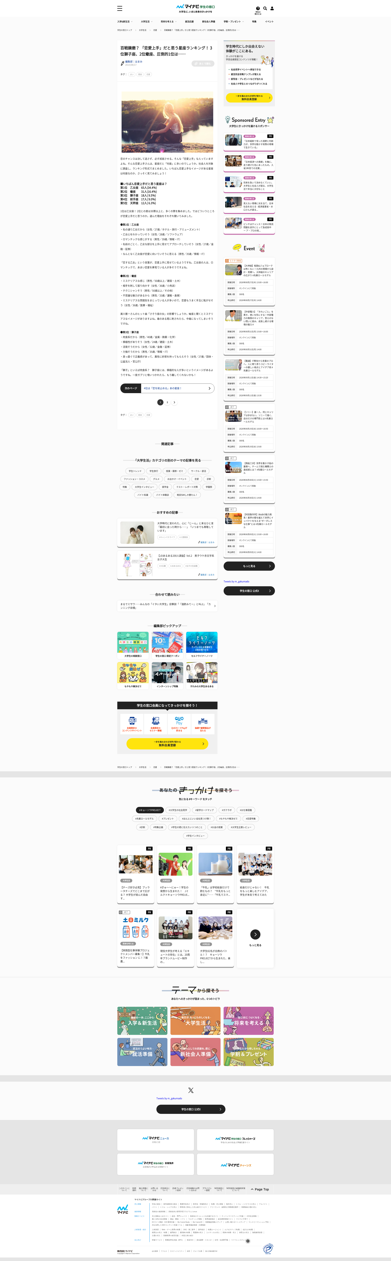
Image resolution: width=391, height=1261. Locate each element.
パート (154, 1207)
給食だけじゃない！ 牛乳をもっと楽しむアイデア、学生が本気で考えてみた (254, 891)
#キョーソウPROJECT (150, 810)
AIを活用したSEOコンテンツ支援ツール (167, 1225)
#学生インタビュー (195, 836)
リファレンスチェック (239, 1240)
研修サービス (157, 1240)
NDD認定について (219, 1189)
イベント (269, 21)
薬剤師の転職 (185, 1232)
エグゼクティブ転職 (232, 1229)
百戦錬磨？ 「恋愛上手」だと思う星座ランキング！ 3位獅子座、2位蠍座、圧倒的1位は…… (202, 30)
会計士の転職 (248, 1229)
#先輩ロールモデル (144, 819)
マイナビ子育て (242, 1219)
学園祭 (209, 487)
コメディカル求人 (213, 1232)
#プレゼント (168, 819)
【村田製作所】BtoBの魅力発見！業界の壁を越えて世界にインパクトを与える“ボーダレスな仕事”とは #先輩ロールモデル (258, 520)
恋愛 (155, 30)
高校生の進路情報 (158, 1211)
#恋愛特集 (251, 819)
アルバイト (263, 1204)
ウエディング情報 (195, 1219)
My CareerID (197, 1222)
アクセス (164, 1251)
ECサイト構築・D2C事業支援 (163, 1222)
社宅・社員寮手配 (221, 1240)
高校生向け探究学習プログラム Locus (182, 1211)
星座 (140, 74)
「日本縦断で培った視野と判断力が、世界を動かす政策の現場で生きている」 (258, 144)
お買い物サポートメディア (235, 1222)
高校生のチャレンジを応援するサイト (204, 1216)
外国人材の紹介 (187, 1235)
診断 (209, 479)
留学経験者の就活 (170, 1204)
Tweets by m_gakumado (236, 581)
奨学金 (165, 487)
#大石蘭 (162, 566)
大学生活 (145, 21)
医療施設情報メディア (213, 1222)
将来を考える (167, 21)
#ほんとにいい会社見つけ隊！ (196, 819)
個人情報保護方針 (211, 1251)
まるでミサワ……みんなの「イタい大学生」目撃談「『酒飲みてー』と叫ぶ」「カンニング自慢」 (165, 606)
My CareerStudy (183, 1222)
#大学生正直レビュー (241, 827)
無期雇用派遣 (257, 1232)
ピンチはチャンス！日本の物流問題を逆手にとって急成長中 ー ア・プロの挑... (258, 227)
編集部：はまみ (133, 61)
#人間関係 (183, 537)
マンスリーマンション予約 (258, 1222)
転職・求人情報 (217, 1204)
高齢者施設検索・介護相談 (195, 1225)
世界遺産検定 (210, 1219)
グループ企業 (197, 1251)
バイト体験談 (162, 495)
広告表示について (165, 1189)
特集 (254, 21)
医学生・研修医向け (200, 1204)
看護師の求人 (198, 1232)
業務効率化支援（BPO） (174, 1240)
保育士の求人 (244, 1232)
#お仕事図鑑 (246, 810)
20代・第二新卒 (189, 1229)
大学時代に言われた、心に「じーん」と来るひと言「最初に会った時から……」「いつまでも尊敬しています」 (185, 527)
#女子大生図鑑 (191, 566)
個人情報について (143, 1189)
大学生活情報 (252, 1216)
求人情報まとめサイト (160, 1216)
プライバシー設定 (207, 1189)
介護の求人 (156, 1235)
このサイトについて (124, 1189)
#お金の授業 (217, 827)
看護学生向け (185, 1204)
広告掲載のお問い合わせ (192, 1189)
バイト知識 (142, 495)
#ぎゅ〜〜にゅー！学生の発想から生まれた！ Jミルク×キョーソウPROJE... (174, 891)
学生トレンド (135, 471)
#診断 (142, 827)
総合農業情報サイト (225, 1219)
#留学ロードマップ (204, 810)
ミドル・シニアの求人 (168, 1207)
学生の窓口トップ (124, 30)
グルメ (156, 479)
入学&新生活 (123, 21)
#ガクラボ (227, 810)
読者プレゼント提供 (177, 1189)
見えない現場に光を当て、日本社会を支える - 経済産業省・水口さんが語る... (258, 206)
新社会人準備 (208, 21)
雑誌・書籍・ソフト (177, 1219)
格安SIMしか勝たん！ (187, 495)
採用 (188, 1251)
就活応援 (189, 21)
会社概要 (155, 1251)
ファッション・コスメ (134, 479)
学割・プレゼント (232, 21)
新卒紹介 (201, 1229)
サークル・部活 (198, 471)
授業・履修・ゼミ (174, 471)
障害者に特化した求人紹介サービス (193, 1207)
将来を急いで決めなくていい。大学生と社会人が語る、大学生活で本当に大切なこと (258, 186)
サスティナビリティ (177, 1251)
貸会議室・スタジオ (204, 1240)
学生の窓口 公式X (249, 591)
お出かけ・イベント (177, 479)
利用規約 (134, 1189)
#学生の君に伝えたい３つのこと (187, 827)
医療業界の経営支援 (171, 1235)
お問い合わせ (154, 1189)
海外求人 (229, 1204)
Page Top (262, 1189)
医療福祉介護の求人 (249, 1207)
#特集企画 (158, 827)
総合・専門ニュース (179, 1216)
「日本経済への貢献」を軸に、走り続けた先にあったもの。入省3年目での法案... (258, 165)
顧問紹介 (173, 1232)
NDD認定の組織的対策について (236, 1189)
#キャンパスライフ (167, 537)
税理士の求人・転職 (159, 1232)
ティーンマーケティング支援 (232, 1216)
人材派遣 (155, 1229)
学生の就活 (156, 1204)
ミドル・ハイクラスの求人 (246, 1204)
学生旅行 (154, 471)
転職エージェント (214, 1229)
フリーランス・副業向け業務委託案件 (224, 1207)
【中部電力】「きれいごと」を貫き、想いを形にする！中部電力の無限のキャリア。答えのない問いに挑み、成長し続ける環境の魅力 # (258, 318)
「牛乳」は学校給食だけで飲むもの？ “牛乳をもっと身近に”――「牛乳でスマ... (215, 891)
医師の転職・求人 (229, 1232)
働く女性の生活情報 (159, 1219)
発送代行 (190, 1240)
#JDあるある (175, 566)
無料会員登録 (167, 744)
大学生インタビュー (144, 487)
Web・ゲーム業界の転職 (171, 1229)
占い (132, 74)
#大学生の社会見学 (178, 810)
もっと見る (249, 566)
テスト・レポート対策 (187, 487)
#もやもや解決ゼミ (228, 819)
